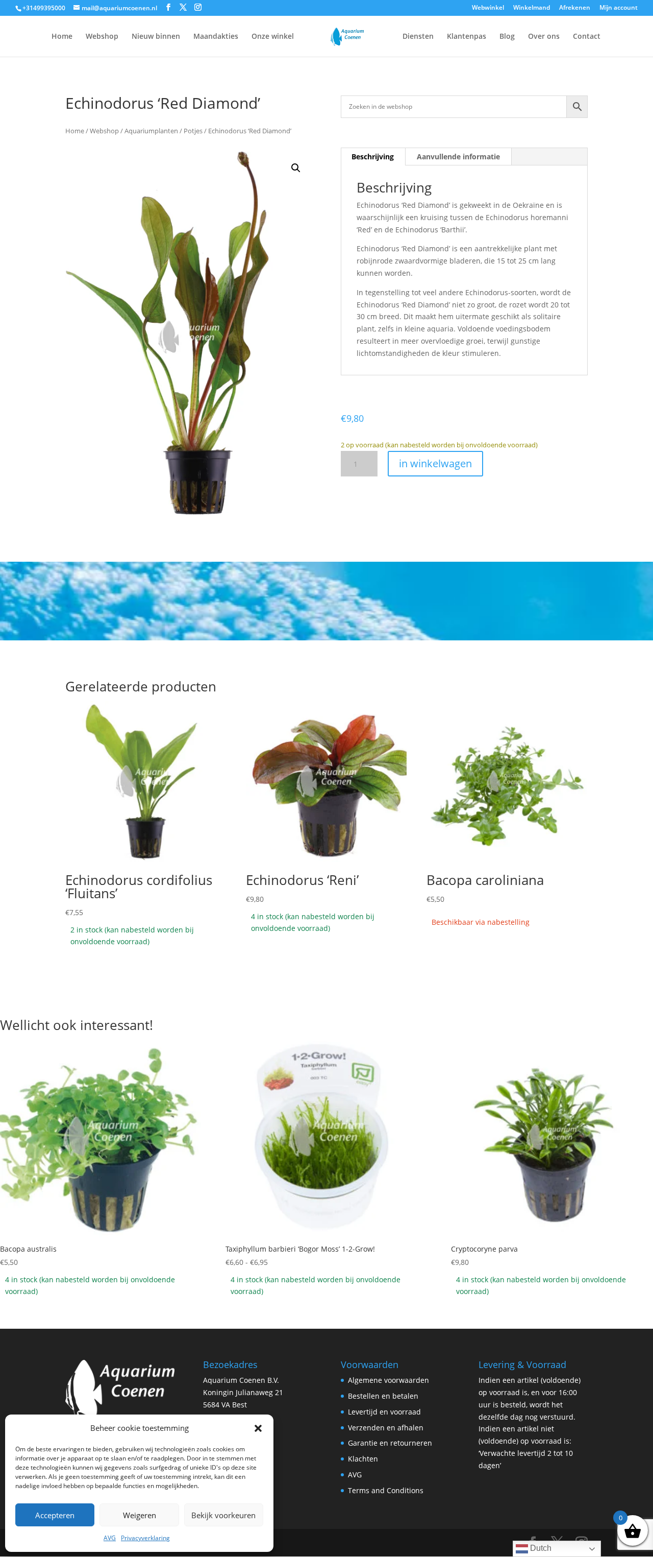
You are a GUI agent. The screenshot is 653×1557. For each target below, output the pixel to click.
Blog (507, 37)
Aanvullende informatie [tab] (458, 156)
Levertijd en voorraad (384, 1412)
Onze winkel (273, 37)
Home (62, 37)
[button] (258, 1428)
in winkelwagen (435, 463)
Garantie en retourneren (390, 1443)
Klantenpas (466, 37)
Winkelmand (531, 8)
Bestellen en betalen (383, 1396)
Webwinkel (488, 8)
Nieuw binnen (156, 37)
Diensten (418, 37)
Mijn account (618, 8)
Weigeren (139, 1515)
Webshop (102, 37)
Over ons (544, 37)
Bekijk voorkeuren (223, 1515)
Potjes (193, 130)
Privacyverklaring (145, 1538)
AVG (110, 1538)
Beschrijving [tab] (372, 156)
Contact (586, 37)
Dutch (539, 1548)
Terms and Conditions (385, 1490)
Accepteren (54, 1515)
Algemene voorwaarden (388, 1380)
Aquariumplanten (151, 130)
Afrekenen (574, 8)
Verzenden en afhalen (385, 1427)
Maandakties (215, 37)
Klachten (363, 1459)
